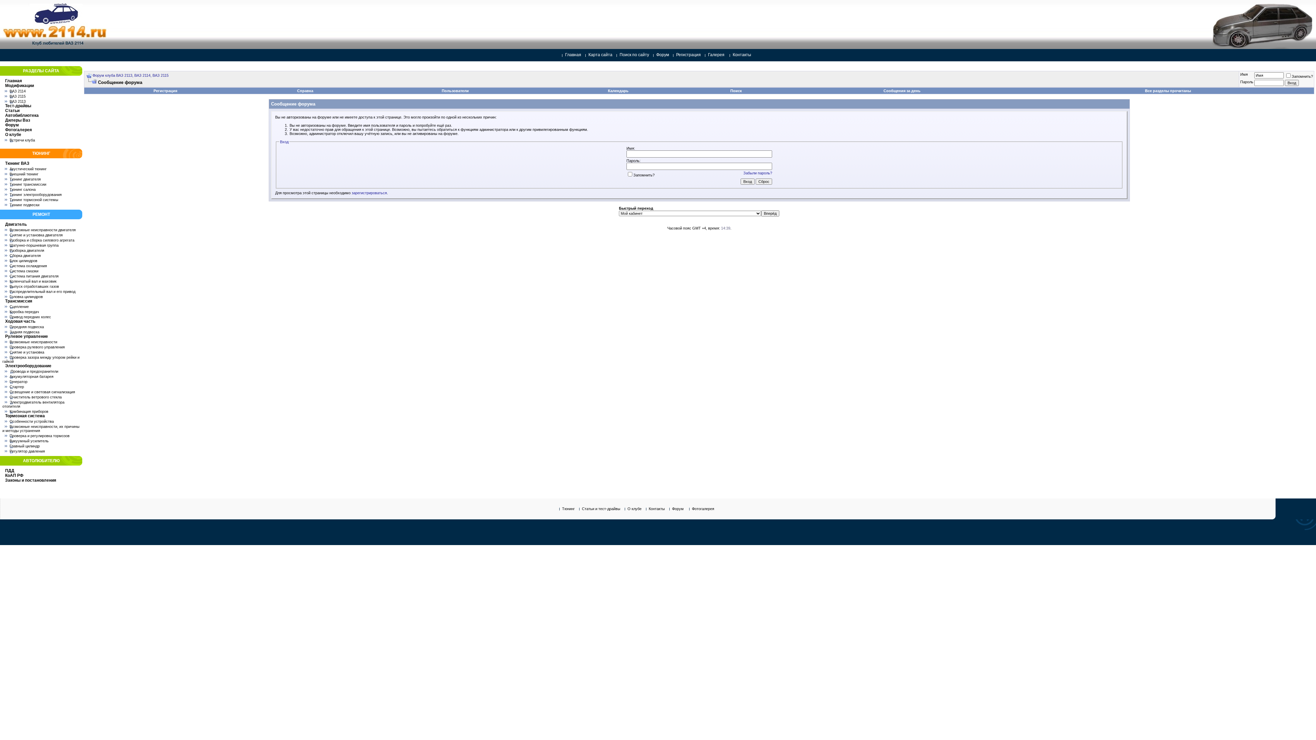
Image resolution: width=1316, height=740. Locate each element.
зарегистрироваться (369, 193)
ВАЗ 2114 (18, 91)
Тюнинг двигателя (25, 179)
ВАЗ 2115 (18, 96)
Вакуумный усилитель (29, 441)
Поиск (736, 91)
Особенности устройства (32, 421)
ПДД (9, 470)
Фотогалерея (18, 129)
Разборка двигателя (27, 250)
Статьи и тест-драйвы (601, 509)
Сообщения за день (902, 91)
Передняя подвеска (27, 327)
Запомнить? (1302, 76)
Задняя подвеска (24, 332)
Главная (573, 54)
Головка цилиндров (26, 297)
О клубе (13, 134)
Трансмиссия (18, 301)
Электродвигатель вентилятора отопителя (33, 404)
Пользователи (455, 91)
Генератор (18, 382)
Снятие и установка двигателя (36, 235)
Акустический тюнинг (28, 169)
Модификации (19, 85)
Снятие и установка (27, 352)
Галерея (716, 54)
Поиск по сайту (634, 54)
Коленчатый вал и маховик (33, 281)
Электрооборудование (28, 365)
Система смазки (24, 271)
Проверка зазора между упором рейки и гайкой (41, 359)
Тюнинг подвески (24, 205)
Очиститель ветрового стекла (36, 397)
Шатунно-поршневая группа (34, 245)
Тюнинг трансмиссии (28, 184)
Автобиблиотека (22, 115)
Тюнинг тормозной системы (34, 200)
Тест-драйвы (18, 105)
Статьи (12, 110)
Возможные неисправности (33, 342)
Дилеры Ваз (17, 120)
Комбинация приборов (29, 411)
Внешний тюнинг (24, 174)
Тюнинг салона (23, 189)
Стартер (17, 387)
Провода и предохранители (34, 371)
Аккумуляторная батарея (31, 376)
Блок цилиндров (23, 261)
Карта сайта (600, 54)
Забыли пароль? (757, 173)
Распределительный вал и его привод (42, 291)
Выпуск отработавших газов (34, 286)
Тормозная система (25, 416)
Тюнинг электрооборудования (36, 195)
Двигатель (16, 224)
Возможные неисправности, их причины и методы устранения (41, 428)
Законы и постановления (30, 480)
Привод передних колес (30, 317)
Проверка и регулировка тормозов (40, 436)
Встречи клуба (22, 140)
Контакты (742, 54)
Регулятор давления (27, 451)
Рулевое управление (26, 336)
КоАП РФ (14, 475)
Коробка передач (24, 312)
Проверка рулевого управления (37, 347)
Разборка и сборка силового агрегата (42, 240)
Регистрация (688, 54)
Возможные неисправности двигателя (43, 230)
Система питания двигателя (34, 276)
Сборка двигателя (25, 256)
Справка (305, 91)
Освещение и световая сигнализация (42, 392)
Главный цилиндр (25, 446)
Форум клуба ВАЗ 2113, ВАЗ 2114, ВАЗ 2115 (131, 75)
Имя (1244, 74)
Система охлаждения (28, 266)
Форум (662, 54)
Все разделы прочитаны (1168, 91)
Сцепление (19, 307)
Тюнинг (568, 509)
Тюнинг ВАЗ (17, 163)
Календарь (618, 91)
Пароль (1246, 82)
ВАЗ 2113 (18, 101)
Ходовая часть (20, 321)
